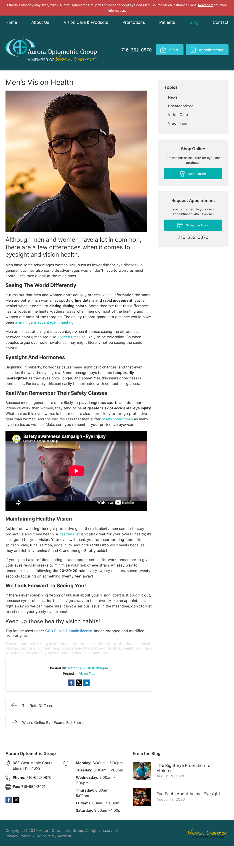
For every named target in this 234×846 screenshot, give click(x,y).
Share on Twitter (79, 682)
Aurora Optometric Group (61, 830)
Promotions (133, 22)
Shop (173, 50)
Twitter (16, 800)
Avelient (64, 836)
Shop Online (196, 174)
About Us (40, 22)
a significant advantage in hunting (44, 322)
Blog (194, 22)
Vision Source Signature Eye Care (208, 833)
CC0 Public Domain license (68, 630)
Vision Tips (87, 673)
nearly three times (117, 419)
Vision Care (178, 114)
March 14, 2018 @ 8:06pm (88, 668)
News (173, 97)
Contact (221, 22)
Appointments (210, 50)
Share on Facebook (71, 682)
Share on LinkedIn (86, 682)
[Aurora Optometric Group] (51, 50)
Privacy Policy (17, 836)
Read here (205, 5)
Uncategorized (181, 106)
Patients (167, 22)
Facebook (8, 800)
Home (11, 22)
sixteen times (69, 337)
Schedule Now (196, 225)
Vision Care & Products (86, 22)
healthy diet (69, 534)
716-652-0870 (136, 50)
